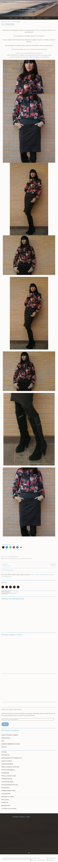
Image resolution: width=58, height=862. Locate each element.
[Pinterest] (14, 587)
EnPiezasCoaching (6, 779)
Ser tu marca (5, 799)
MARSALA (54, 565)
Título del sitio (5, 755)
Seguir (5, 724)
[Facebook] (6, 587)
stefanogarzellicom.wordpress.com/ (11, 758)
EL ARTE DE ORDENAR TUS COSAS (10, 744)
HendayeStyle (5, 773)
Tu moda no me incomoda (8, 808)
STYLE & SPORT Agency (7, 770)
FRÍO (2, 741)
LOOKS (16, 18)
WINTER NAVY (5, 565)
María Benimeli (29, 8)
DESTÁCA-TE (4, 802)
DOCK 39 (3, 747)
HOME (10, 18)
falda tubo (24, 558)
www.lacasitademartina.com (9, 784)
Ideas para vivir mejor (7, 796)
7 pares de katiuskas (7, 781)
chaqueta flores (14, 558)
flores (28, 558)
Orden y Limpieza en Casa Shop (10, 767)
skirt (31, 558)
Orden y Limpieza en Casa (8, 776)
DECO (33, 18)
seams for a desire (6, 761)
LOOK (10, 556)
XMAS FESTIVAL (5, 738)
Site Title (3, 752)
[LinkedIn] (18, 587)
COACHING (27, 18)
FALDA (20, 558)
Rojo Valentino (5, 787)
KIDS (21, 18)
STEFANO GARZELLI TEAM (8, 790)
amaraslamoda (5, 793)
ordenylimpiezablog (7, 764)
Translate (13, 593)
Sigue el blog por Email (11, 709)
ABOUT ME (46, 18)
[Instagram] (2, 587)
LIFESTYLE (39, 18)
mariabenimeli (17, 21)
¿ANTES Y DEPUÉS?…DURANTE (9, 735)
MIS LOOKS (15, 556)
